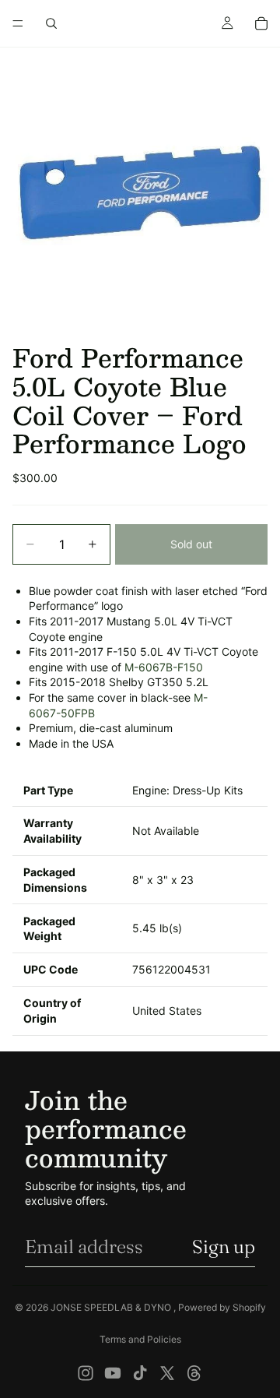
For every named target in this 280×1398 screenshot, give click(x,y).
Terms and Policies (140, 1339)
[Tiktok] (140, 1373)
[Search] (51, 23)
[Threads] (194, 1373)
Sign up (223, 1246)
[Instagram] (85, 1373)
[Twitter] (167, 1373)
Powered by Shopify (222, 1307)
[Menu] (18, 23)
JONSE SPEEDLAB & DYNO (112, 1307)
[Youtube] (112, 1373)
